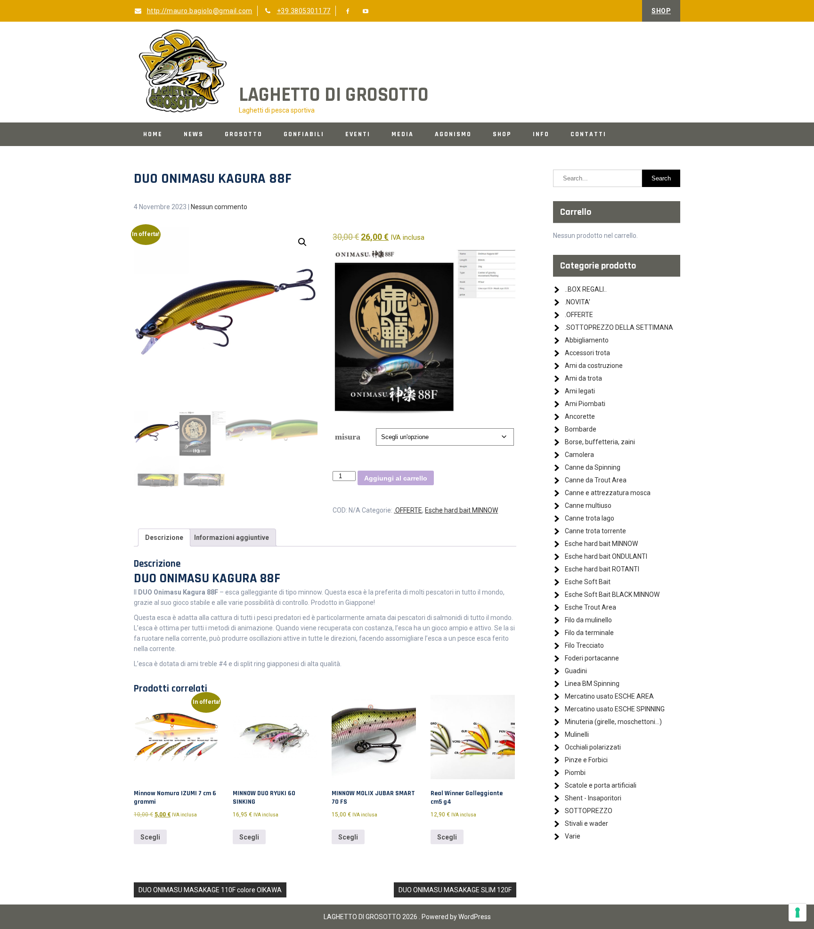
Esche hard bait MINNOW (461, 510)
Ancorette (580, 416)
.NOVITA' (577, 302)
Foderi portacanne (592, 658)
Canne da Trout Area (596, 480)
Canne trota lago (589, 518)
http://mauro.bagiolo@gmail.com (199, 11)
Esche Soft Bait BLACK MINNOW (612, 594)
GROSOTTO (243, 134)
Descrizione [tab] (164, 537)
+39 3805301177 (304, 11)
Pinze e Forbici (586, 760)
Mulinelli (577, 734)
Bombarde (580, 429)
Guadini (576, 671)
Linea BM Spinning (592, 683)
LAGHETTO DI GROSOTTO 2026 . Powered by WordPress (407, 917)
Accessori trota (587, 353)
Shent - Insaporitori (593, 798)
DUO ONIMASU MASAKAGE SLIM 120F (455, 890)
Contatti (588, 134)
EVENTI (357, 134)
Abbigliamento (587, 340)
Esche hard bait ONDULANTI (606, 556)
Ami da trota (583, 378)
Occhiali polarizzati (593, 747)
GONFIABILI (304, 134)
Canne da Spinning (592, 467)
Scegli (150, 837)
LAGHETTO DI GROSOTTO (334, 95)
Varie (572, 836)
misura (347, 436)
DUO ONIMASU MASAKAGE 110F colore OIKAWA (210, 890)
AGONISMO (453, 134)
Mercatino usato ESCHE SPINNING (615, 709)
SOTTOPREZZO (588, 811)
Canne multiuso (588, 505)
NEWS (194, 134)
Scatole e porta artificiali (600, 785)
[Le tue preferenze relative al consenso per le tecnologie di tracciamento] (797, 912)
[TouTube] (366, 11)
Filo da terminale (589, 632)
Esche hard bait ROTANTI (602, 569)
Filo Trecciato (584, 645)
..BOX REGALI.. (586, 289)
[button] (302, 242)
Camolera (579, 454)
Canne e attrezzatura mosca (608, 493)
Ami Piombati (585, 403)
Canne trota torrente (595, 531)
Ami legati (580, 391)
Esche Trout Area (590, 607)
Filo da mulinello (588, 620)
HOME (153, 134)
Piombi (575, 772)
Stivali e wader (586, 823)
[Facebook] (348, 11)
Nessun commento (219, 207)
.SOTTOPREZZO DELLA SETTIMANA (619, 327)
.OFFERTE (408, 510)
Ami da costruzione (594, 365)
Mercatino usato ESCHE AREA (609, 696)
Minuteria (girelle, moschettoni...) (613, 721)
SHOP (661, 11)
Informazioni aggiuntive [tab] (231, 537)
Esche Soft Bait (587, 582)
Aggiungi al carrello (395, 478)
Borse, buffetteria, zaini (600, 442)
